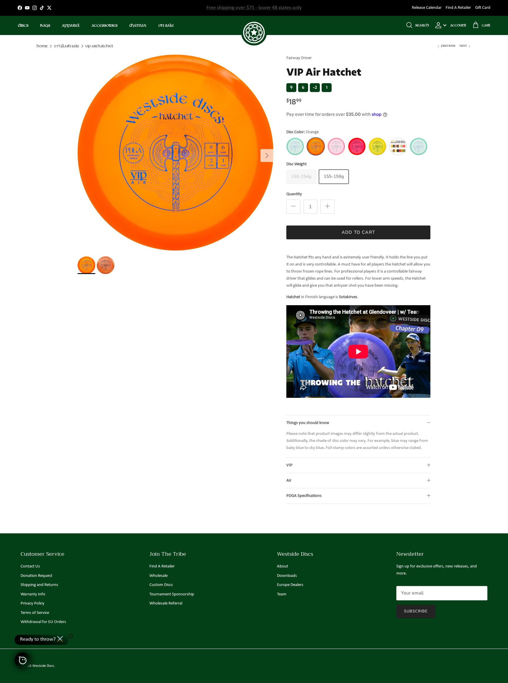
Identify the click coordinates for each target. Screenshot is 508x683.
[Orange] (316, 146)
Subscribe (416, 611)
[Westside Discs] (254, 25)
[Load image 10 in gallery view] (175, 153)
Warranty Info (33, 594)
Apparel (71, 25)
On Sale (166, 25)
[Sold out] (295, 146)
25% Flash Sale (66, 46)
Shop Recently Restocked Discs (254, 8)
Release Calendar (427, 8)
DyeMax (137, 25)
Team (281, 594)
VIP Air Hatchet (99, 46)
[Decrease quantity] (293, 207)
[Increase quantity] (327, 207)
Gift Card (482, 8)
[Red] (357, 146)
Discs (23, 25)
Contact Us (30, 566)
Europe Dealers (290, 585)
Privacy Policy (32, 603)
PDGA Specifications (304, 496)
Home (42, 46)
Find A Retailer (458, 8)
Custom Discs (161, 585)
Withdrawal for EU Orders (43, 622)
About (282, 566)
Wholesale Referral (165, 603)
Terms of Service (35, 613)
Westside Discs (43, 666)
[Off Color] (398, 146)
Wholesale (158, 576)
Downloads (287, 576)
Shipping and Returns (39, 585)
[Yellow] (377, 146)
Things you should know (307, 423)
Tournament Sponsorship (171, 594)
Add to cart (358, 232)
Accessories (104, 25)
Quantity (294, 194)
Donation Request (36, 576)
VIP (289, 465)
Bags (45, 25)
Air (288, 480)
